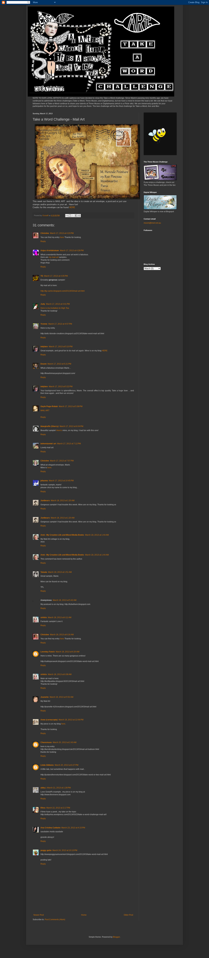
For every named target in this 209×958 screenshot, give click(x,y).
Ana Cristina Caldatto (50, 828)
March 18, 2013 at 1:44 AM (97, 535)
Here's (59, 430)
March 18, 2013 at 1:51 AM (60, 572)
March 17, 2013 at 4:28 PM (72, 250)
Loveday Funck (47, 652)
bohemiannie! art (48, 443)
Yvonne (43, 324)
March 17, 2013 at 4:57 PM (60, 324)
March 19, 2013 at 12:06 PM (71, 720)
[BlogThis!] (70, 215)
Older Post (128, 915)
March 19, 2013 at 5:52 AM (61, 697)
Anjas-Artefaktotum (49, 250)
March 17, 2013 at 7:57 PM (62, 461)
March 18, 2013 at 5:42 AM (64, 600)
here (62, 237)
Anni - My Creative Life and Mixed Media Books (62, 535)
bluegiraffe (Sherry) (49, 426)
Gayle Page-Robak (49, 406)
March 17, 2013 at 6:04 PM (71, 426)
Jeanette (44, 697)
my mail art (53, 257)
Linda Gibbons (47, 765)
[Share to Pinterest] (79, 215)
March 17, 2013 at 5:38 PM (70, 406)
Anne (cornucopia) (49, 720)
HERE (72, 207)
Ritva (42, 808)
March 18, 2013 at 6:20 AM (67, 652)
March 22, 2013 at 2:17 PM (58, 808)
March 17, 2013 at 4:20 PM (62, 233)
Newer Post (38, 915)
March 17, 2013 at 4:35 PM (56, 276)
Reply (43, 241)
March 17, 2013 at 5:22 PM (60, 386)
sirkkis (43, 617)
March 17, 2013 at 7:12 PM (69, 443)
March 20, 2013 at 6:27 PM (66, 765)
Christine (44, 233)
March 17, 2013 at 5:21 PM (59, 364)
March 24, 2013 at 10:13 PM (64, 850)
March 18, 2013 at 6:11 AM (59, 617)
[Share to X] (73, 215)
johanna (44, 480)
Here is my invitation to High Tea (54, 308)
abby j (43, 788)
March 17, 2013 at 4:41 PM (58, 304)
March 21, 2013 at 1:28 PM (59, 788)
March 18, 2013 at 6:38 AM (60, 674)
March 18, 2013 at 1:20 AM (62, 500)
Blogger (116, 937)
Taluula (43, 572)
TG (41, 276)
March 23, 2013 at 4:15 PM (73, 828)
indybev (44, 346)
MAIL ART (44, 410)
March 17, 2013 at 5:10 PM (60, 346)
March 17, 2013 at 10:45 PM (61, 480)
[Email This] (66, 215)
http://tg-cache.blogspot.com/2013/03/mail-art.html (62, 291)
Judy (42, 304)
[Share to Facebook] (76, 215)
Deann (43, 364)
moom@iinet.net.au (152, 223)
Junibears (45, 500)
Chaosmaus (46, 742)
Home (84, 915)
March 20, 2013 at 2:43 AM (64, 742)
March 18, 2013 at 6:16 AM (62, 634)
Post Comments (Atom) (55, 919)
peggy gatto (45, 850)
